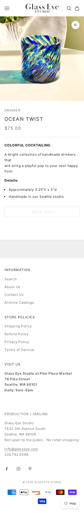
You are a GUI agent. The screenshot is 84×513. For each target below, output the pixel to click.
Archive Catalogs (19, 302)
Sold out (42, 212)
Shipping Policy (18, 326)
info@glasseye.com (21, 449)
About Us (12, 287)
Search (10, 279)
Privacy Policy (16, 342)
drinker (12, 110)
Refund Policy (16, 334)
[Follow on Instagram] (18, 469)
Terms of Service (19, 350)
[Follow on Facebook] (6, 469)
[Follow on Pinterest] (30, 469)
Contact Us (14, 294)
